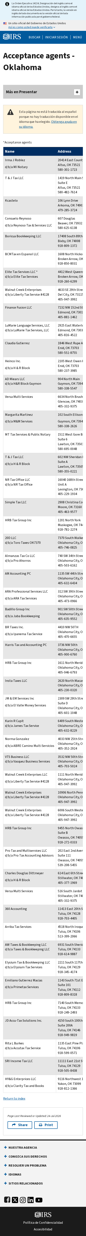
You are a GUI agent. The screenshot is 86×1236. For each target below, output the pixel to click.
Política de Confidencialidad (43, 1223)
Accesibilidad (43, 1229)
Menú (77, 37)
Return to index (14, 1098)
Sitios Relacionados (26, 1183)
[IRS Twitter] (15, 1199)
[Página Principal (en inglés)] (12, 36)
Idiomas (15, 1174)
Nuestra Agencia (23, 1147)
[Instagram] (23, 1199)
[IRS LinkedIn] (31, 1199)
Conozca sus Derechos (28, 1156)
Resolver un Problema (27, 1165)
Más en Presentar (21, 91)
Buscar (34, 37)
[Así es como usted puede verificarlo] (43, 25)
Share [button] (23, 1125)
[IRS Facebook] (7, 1199)
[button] (56, 37)
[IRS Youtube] (39, 1199)
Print (49, 1125)
